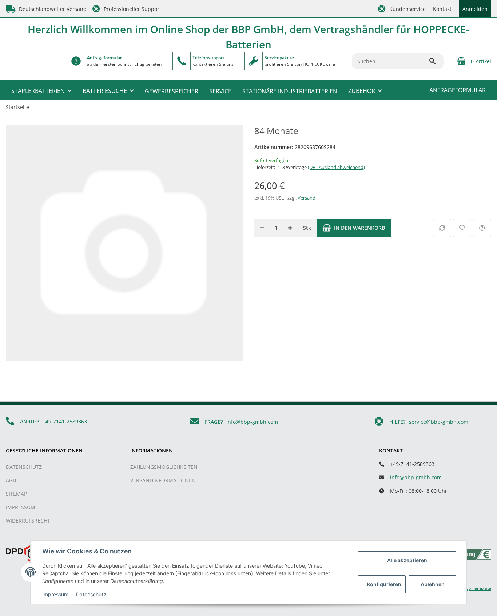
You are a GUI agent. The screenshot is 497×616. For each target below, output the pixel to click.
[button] (401, 8)
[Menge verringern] (262, 228)
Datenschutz (24, 466)
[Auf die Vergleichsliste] (442, 228)
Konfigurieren (384, 584)
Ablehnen (433, 584)
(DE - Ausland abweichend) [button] (336, 167)
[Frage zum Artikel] (482, 228)
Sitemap (16, 493)
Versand (306, 197)
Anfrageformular (457, 90)
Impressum (20, 507)
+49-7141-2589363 (65, 421)
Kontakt (442, 8)
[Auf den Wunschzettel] (462, 228)
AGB (11, 480)
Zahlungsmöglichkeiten (164, 466)
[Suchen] (436, 61)
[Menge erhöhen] (290, 228)
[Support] (181, 61)
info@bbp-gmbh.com (252, 421)
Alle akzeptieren (407, 560)
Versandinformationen (163, 480)
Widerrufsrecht (28, 520)
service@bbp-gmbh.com (438, 421)
